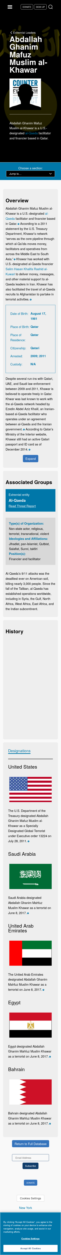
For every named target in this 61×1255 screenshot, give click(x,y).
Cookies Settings (30, 1198)
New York (25, 1207)
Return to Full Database (31, 1143)
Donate (27, 6)
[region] (30, 1233)
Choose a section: (30, 168)
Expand (30, 458)
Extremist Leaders (24, 32)
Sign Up (40, 6)
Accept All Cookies (30, 1248)
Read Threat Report (22, 506)
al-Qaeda (31, 133)
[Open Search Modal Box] (51, 7)
